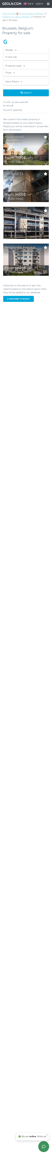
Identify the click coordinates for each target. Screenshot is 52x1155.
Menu (48, 4)
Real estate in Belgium (32, 13)
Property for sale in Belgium (16, 16)
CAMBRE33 (14, 174)
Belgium (18, 141)
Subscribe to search (19, 299)
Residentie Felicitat (20, 248)
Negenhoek (14, 137)
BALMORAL (14, 211)
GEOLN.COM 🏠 (10, 13)
